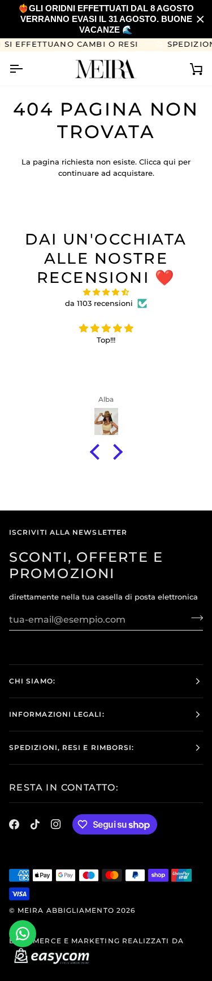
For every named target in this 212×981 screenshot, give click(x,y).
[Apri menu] (26, 68)
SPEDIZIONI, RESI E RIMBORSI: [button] (71, 747)
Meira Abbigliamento (66, 910)
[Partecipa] (193, 618)
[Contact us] (22, 933)
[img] (106, 292)
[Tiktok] (35, 824)
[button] (97, 452)
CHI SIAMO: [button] (32, 681)
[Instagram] (56, 824)
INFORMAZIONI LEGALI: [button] (57, 714)
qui (169, 161)
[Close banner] (200, 19)
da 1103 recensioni (99, 303)
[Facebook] (14, 824)
